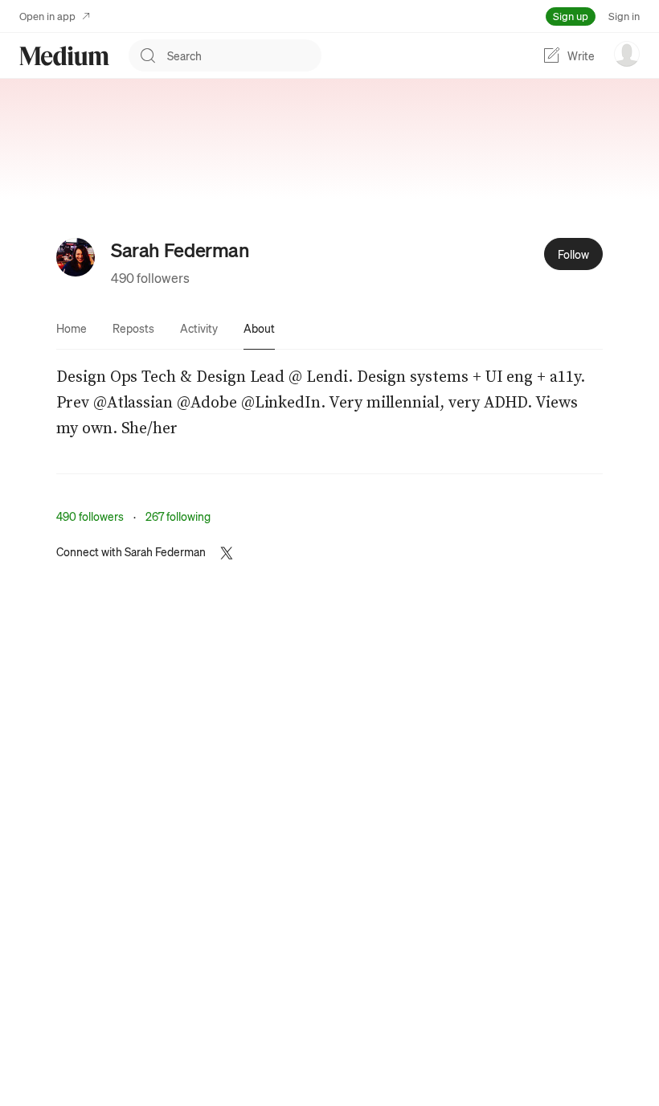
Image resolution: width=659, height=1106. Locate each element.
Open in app (47, 16)
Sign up (570, 16)
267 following (178, 516)
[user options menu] (627, 54)
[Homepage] (64, 56)
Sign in (624, 16)
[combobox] (244, 55)
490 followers (150, 277)
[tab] (71, 328)
